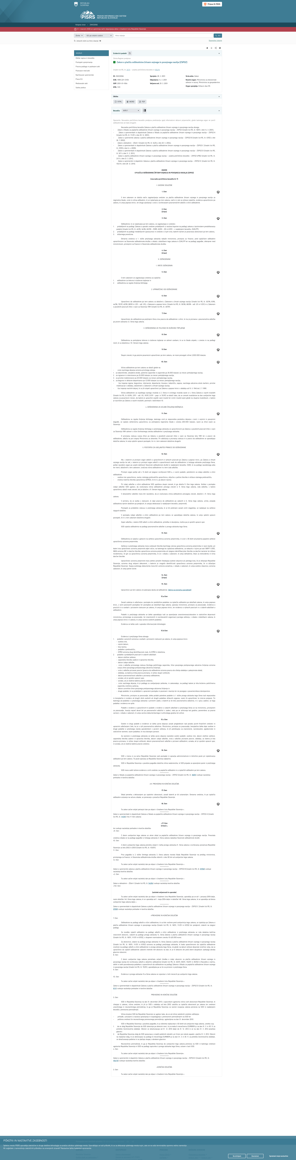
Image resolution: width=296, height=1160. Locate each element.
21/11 (128, 70)
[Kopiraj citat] (130, 53)
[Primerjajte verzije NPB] (144, 110)
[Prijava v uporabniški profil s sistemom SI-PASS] (212, 4)
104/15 (157, 70)
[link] (80, 25)
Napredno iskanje (215, 41)
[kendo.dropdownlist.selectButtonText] (111, 36)
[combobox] (99, 36)
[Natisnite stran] (220, 48)
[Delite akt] (216, 48)
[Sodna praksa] (218, 192)
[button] (166, 53)
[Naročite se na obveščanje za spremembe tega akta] (207, 48)
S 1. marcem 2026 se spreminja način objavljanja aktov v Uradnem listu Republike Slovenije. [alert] (111, 29)
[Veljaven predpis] (114, 62)
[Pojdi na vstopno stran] (81, 6)
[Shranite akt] (211, 48)
